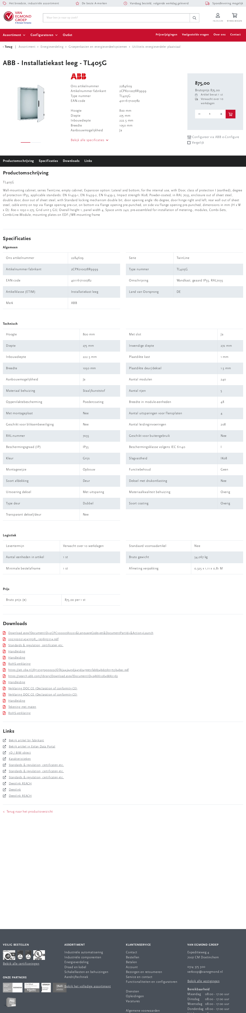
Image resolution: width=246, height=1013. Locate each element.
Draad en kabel (75, 967)
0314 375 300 (196, 967)
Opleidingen (135, 996)
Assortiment (12, 35)
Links (88, 161)
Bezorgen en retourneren (144, 972)
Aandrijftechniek (76, 977)
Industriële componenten (82, 957)
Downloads (71, 161)
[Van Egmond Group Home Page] (17, 17)
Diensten (132, 991)
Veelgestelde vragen (195, 34)
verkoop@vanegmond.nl (205, 972)
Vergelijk (198, 142)
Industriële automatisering (83, 952)
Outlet (67, 35)
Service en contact (139, 977)
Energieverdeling (76, 962)
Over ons (220, 34)
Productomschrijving (18, 161)
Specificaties (48, 161)
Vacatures (133, 1001)
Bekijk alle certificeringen (21, 963)
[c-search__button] (194, 18)
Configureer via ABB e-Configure (215, 137)
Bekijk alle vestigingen (203, 981)
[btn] (230, 114)
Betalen (131, 962)
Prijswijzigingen (166, 34)
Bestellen (132, 957)
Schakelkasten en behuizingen (86, 972)
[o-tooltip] (210, 114)
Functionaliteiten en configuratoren (151, 982)
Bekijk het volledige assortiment (87, 986)
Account (132, 967)
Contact (235, 34)
